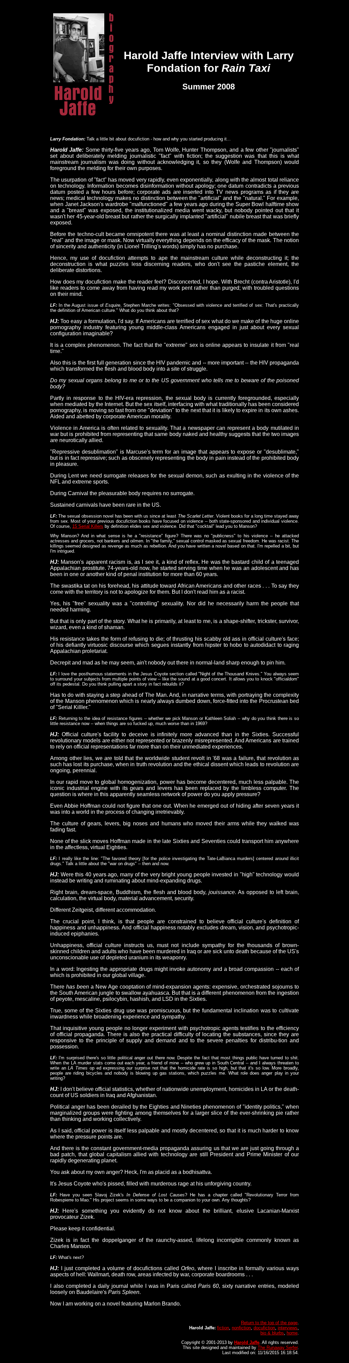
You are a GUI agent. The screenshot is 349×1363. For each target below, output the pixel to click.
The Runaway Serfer (278, 1347)
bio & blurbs (272, 1332)
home (292, 1332)
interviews (288, 1327)
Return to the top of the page (269, 1322)
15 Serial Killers (87, 526)
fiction (223, 1327)
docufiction (264, 1327)
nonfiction (241, 1327)
